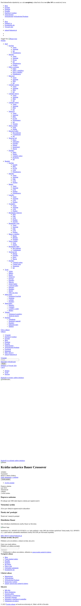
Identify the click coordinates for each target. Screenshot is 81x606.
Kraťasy (7, 374)
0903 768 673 (9, 353)
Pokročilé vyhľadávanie (8, 362)
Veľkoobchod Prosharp (21, 16)
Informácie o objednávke (12, 595)
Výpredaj (8, 335)
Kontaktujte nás (10, 25)
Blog (6, 6)
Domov (7, 371)
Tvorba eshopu (10, 604)
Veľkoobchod (9, 15)
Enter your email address (8, 544)
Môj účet (7, 590)
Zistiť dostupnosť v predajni (9, 477)
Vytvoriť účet (9, 27)
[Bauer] (13, 39)
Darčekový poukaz (11, 13)
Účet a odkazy (5, 330)
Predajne (7, 9)
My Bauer (8, 564)
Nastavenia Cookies (11, 582)
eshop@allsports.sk (11, 30)
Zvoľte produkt (9, 483)
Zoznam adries (9, 594)
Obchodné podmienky (12, 568)
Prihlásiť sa (8, 23)
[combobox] (10, 360)
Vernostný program (11, 597)
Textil (6, 372)
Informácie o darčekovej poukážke (15, 599)
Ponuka (3, 40)
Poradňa (7, 11)
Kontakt (7, 7)
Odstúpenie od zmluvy (12, 601)
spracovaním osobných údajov (41, 552)
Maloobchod (9, 576)
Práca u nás (8, 566)
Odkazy (3, 331)
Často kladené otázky (11, 559)
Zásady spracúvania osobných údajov (16, 583)
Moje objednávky (10, 592)
